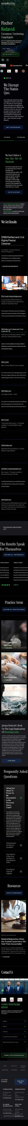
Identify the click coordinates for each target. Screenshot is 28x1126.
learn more (8, 648)
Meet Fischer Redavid (13, 127)
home (5, 1066)
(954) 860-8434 (20, 1081)
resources (5, 1070)
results (23, 1070)
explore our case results (10, 266)
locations (14, 1070)
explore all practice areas (14, 609)
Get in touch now (14, 192)
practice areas (22, 1066)
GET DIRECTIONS (7, 1098)
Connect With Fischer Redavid (14, 1055)
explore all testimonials (14, 554)
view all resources (14, 893)
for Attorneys (21, 137)
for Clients (7, 137)
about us (14, 1066)
